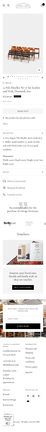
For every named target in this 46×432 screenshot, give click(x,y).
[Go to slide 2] (10, 76)
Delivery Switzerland (16, 181)
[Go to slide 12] (31, 76)
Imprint (28, 372)
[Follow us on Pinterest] (38, 396)
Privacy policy (31, 366)
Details (6, 172)
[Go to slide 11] (29, 76)
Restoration (8, 405)
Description (8, 133)
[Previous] (4, 77)
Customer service (14, 194)
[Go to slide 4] (14, 76)
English (7, 414)
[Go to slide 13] (33, 76)
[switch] (8, 423)
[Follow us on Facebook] (28, 396)
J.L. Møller (7, 83)
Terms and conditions (30, 359)
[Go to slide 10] (27, 76)
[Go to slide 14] (35, 76)
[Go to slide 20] (27, 78)
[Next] (42, 77)
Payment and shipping (31, 350)
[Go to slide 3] (12, 76)
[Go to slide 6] (18, 76)
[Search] (8, 5)
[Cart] (42, 5)
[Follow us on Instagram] (33, 396)
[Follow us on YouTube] (28, 401)
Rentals (6, 394)
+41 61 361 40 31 (9, 360)
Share (5, 123)
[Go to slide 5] (16, 76)
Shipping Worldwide (16, 187)
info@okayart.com (11, 364)
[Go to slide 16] (18, 78)
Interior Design (9, 399)
